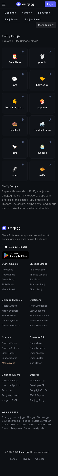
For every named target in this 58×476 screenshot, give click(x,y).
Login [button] (50, 4)
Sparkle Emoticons (39, 315)
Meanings (10, 12)
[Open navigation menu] (4, 4)
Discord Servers (26, 424)
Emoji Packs (8, 353)
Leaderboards (9, 358)
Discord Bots (8, 424)
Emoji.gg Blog (37, 400)
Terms (13, 458)
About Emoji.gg (37, 380)
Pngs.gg (26, 420)
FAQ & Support (37, 395)
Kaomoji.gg (19, 417)
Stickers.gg (43, 417)
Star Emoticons (37, 310)
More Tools (45, 25)
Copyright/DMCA (39, 390)
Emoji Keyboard (10, 395)
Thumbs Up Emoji (39, 274)
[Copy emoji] (22, 51)
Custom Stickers (10, 348)
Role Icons (7, 269)
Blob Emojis (8, 284)
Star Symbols (9, 315)
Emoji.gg (13, 228)
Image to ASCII (9, 400)
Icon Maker (36, 363)
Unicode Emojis (10, 380)
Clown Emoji (36, 289)
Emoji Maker (11, 19)
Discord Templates (12, 428)
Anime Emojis (9, 279)
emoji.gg (28, 4)
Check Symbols (10, 320)
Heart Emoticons (38, 305)
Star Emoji (35, 279)
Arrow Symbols (10, 310)
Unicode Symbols (11, 385)
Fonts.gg (6, 417)
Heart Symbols (9, 305)
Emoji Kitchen (37, 353)
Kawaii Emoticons (39, 320)
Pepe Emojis (8, 274)
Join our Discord (17, 246)
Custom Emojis (9, 343)
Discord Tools (44, 424)
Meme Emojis (9, 289)
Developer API (37, 385)
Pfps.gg (31, 417)
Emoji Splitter (36, 358)
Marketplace (8, 363)
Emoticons (44, 12)
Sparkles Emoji (37, 284)
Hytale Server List (41, 420)
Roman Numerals (11, 325)
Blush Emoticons (38, 325)
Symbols (27, 12)
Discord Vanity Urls (34, 428)
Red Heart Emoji (38, 269)
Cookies (39, 458)
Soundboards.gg (11, 420)
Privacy (26, 458)
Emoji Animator (33, 19)
